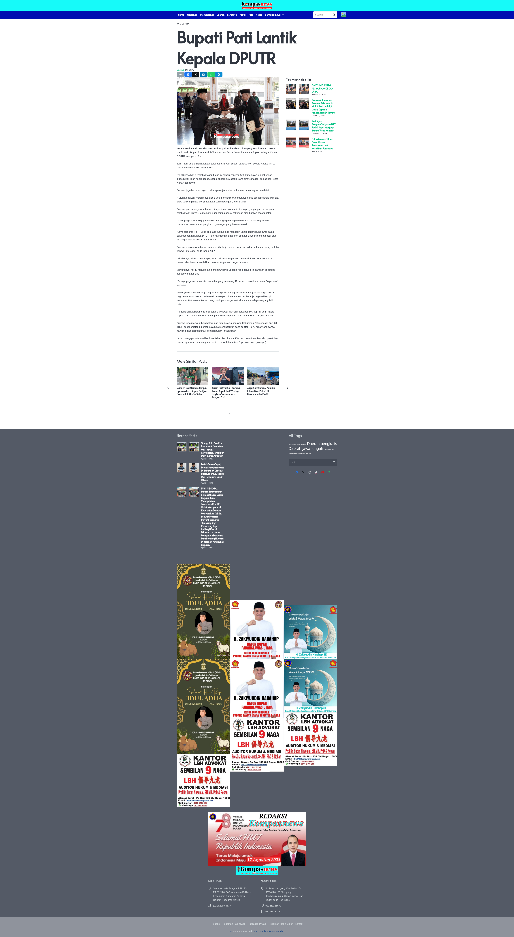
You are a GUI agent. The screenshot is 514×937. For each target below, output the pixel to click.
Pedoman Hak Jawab (234, 924)
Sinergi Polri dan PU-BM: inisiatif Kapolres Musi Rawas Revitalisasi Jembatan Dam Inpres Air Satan (212, 449)
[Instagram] (310, 472)
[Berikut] (287, 388)
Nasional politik (306, 453)
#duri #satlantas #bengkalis (297, 444)
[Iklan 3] (310, 685)
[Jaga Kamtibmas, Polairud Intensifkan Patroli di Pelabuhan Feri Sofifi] (263, 369)
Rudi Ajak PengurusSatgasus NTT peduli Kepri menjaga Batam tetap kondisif (324, 125)
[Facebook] (297, 472)
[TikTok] (316, 472)
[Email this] (180, 74)
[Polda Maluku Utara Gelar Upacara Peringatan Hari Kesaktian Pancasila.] (291, 139)
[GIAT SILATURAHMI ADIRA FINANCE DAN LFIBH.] (291, 85)
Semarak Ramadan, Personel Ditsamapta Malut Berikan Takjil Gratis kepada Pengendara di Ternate (323, 106)
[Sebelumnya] (168, 388)
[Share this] (188, 74)
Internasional (296, 453)
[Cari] (334, 14)
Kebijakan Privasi (257, 924)
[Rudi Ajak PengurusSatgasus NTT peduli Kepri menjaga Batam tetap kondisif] (291, 121)
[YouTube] (323, 472)
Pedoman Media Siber (281, 924)
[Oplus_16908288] (257, 5)
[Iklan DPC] (257, 686)
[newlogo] (257, 870)
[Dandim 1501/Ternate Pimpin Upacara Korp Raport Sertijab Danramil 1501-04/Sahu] (192, 369)
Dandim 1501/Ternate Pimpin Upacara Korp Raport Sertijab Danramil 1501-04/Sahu (192, 391)
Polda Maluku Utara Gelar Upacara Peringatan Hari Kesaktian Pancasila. (322, 143)
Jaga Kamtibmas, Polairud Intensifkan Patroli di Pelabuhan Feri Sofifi (261, 391)
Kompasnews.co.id (243, 931)
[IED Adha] (203, 685)
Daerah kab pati (329, 449)
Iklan (290, 453)
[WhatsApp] (329, 472)
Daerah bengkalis (322, 443)
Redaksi (215, 924)
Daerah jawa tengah (306, 448)
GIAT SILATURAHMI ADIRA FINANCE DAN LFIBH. (322, 88)
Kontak (299, 924)
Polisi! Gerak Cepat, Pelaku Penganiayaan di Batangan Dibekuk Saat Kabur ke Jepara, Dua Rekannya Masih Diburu (212, 472)
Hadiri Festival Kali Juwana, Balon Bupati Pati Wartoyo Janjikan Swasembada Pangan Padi (226, 392)
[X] (303, 472)
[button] (226, 413)
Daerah (180, 70)
